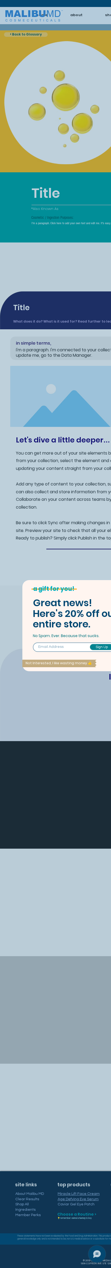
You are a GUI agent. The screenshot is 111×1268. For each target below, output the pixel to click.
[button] (59, 663)
